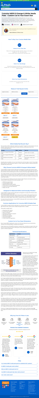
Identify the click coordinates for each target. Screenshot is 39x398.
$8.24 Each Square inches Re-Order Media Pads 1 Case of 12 (5, 130)
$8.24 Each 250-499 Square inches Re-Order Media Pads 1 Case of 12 (15, 109)
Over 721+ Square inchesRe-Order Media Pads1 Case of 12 (15, 130)
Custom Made (12, 0)
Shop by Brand (13, 386)
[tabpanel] (6, 345)
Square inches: (31, 91)
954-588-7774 (22, 388)
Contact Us (12, 388)
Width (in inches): (15, 91)
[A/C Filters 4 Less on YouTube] (4, 387)
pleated (19, 323)
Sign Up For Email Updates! (5, 383)
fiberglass (18, 324)
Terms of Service (13, 389)
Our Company (13, 387)
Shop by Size (13, 383)
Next (37, 345)
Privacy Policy (13, 390)
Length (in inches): (5, 91)
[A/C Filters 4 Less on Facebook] (3, 387)
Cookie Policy (13, 391)
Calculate (24, 93)
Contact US (14, 137)
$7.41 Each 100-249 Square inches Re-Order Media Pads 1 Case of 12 (5, 109)
